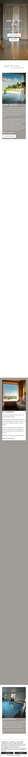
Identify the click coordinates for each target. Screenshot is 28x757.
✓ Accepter (7, 753)
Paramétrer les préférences (14, 755)
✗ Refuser (20, 753)
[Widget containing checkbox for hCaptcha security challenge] (15, 390)
